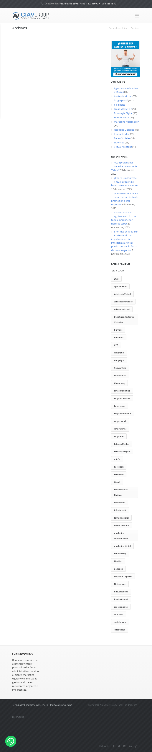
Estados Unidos (121, 444)
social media (120, 622)
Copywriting (120, 367)
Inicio (125, 28)
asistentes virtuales (123, 301)
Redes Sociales (122, 138)
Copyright (119, 360)
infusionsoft (120, 510)
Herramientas (121, 117)
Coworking (119, 383)
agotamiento (120, 286)
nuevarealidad (121, 591)
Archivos (135, 28)
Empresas (119, 436)
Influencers (119, 502)
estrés (117, 459)
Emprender (119, 405)
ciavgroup (119, 352)
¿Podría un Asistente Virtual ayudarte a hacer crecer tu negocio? (124, 181)
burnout (118, 329)
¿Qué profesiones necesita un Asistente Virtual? (124, 166)
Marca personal (121, 525)
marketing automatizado (121, 536)
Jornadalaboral (121, 517)
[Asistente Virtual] (30, 15)
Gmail (117, 482)
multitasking (120, 553)
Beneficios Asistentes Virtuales (124, 319)
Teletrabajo (119, 629)
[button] (10, 741)
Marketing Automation (126, 121)
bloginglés (119, 104)
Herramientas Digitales (121, 492)
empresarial (120, 421)
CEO (116, 345)
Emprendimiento (122, 413)
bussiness (118, 337)
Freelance (118, 474)
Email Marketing (123, 109)
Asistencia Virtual (122, 294)
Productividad (122, 134)
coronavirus (120, 375)
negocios (118, 568)
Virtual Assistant (123, 146)
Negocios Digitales (124, 129)
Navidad (118, 561)
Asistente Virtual (123, 96)
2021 (116, 278)
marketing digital (122, 546)
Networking (120, 584)
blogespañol (121, 100)
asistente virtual (122, 309)
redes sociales (121, 606)
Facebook (118, 466)
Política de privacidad (61, 704)
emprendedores (122, 398)
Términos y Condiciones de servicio (30, 704)
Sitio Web (119, 142)
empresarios (120, 428)
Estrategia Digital (123, 113)
